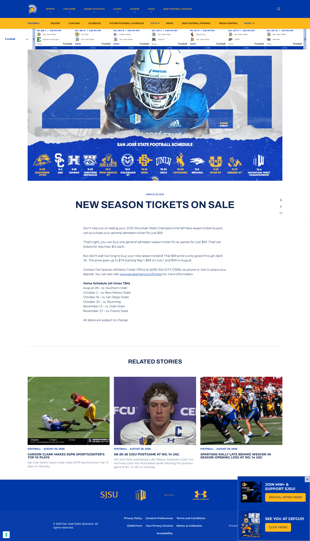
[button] (33, 39)
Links (54, 47)
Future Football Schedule (126, 23)
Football (34, 448)
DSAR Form (134, 525)
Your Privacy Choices (159, 525)
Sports (50, 9)
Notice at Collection (189, 525)
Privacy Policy (133, 518)
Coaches (74, 23)
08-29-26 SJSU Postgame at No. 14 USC (146, 454)
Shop (151, 9)
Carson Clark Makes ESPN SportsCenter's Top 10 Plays (66, 456)
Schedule (94, 23)
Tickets (134, 9)
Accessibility (165, 533)
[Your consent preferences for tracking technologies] (6, 534)
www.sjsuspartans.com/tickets (140, 274)
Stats (153, 23)
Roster (55, 23)
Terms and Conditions (191, 518)
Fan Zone (69, 9)
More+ (248, 23)
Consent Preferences (159, 518)
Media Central (228, 23)
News (169, 23)
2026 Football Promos (177, 8)
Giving (117, 9)
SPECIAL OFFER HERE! (287, 498)
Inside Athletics (94, 9)
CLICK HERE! (280, 528)
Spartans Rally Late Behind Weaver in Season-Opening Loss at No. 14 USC (235, 456)
